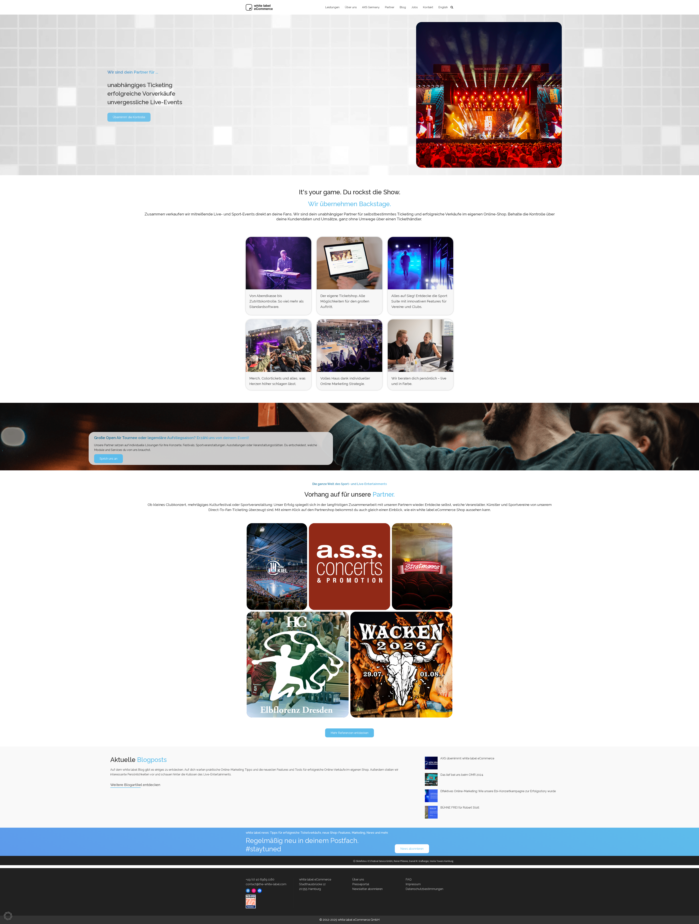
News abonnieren (412, 848)
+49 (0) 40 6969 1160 (260, 879)
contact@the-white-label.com (266, 884)
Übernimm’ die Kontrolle (129, 117)
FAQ (409, 879)
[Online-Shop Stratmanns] (422, 566)
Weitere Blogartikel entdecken (135, 785)
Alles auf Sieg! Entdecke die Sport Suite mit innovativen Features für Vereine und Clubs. (419, 301)
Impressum (413, 884)
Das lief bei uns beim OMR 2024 (461, 774)
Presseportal (360, 884)
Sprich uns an (108, 458)
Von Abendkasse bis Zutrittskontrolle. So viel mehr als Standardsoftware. (276, 301)
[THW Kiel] (277, 566)
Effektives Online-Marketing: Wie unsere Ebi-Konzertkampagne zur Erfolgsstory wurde (498, 791)
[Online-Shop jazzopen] (349, 564)
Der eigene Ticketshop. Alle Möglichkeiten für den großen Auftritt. (344, 301)
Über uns (358, 879)
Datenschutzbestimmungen (424, 889)
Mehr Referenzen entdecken (349, 733)
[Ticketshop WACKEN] (401, 664)
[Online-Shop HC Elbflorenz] (297, 664)
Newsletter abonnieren (367, 889)
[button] (8, 916)
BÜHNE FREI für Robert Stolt (459, 807)
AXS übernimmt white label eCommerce (467, 758)
